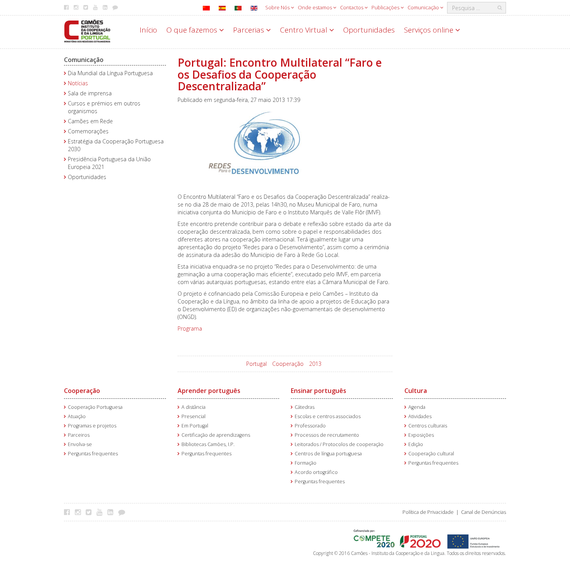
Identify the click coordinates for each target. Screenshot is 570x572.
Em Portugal (194, 425)
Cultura (415, 390)
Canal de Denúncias (483, 512)
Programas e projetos (92, 425)
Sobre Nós (278, 7)
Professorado (310, 425)
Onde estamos (315, 7)
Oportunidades (369, 30)
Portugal (256, 363)
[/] (87, 30)
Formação (305, 463)
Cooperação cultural (431, 453)
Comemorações (88, 131)
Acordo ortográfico (316, 472)
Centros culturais (427, 425)
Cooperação (288, 363)
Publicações (386, 7)
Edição (415, 444)
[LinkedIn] (112, 512)
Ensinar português (318, 390)
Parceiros (79, 435)
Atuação (77, 416)
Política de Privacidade (428, 512)
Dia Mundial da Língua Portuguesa (110, 73)
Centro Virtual (304, 30)
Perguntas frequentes (93, 453)
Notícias (78, 83)
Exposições (421, 435)
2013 (315, 363)
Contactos (352, 7)
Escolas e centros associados (328, 416)
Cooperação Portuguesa (95, 407)
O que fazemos (192, 30)
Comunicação (424, 7)
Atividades (420, 416)
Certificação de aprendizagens (215, 435)
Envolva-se (80, 444)
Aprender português (209, 390)
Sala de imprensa (90, 93)
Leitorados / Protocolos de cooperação (339, 444)
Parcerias (249, 30)
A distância (193, 407)
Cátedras (304, 407)
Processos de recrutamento (327, 435)
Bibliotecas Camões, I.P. (208, 444)
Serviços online (429, 30)
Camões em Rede (90, 121)
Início (148, 30)
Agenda (416, 407)
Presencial (193, 416)
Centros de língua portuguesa (328, 453)
